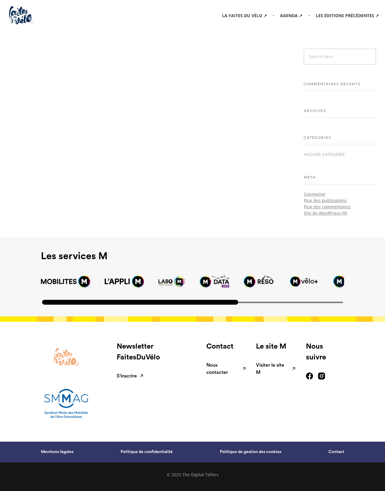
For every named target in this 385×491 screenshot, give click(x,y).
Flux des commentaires (327, 207)
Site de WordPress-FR (325, 213)
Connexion (314, 194)
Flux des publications (325, 200)
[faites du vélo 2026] (29, 15)
